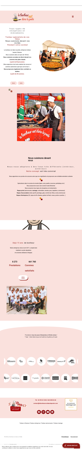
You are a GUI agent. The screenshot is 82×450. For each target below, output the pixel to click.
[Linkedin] (52, 412)
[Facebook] (39, 412)
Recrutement (74, 436)
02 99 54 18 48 (42, 400)
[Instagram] (43, 412)
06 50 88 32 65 (52, 400)
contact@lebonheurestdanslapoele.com (45, 403)
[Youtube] (48, 412)
